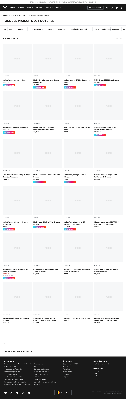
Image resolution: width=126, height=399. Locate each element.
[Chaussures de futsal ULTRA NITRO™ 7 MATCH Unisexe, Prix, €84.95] (47, 254)
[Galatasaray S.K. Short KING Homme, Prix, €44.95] (78, 301)
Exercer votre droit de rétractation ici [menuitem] (17, 364)
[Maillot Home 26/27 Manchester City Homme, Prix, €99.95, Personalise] (78, 66)
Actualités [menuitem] (66, 369)
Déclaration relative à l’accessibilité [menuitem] (16, 382)
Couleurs (61, 29)
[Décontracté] (121, 38)
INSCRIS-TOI (92, 2)
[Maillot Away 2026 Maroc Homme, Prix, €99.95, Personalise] (17, 65)
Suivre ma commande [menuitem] (41, 372)
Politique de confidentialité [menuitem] (13, 369)
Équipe (20, 29)
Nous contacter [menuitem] (39, 364)
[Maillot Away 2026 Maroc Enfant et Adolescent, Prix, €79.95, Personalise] (17, 208)
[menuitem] (12, 7)
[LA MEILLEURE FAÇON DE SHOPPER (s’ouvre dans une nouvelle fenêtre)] (96, 374)
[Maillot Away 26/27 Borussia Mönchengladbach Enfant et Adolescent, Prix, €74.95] (47, 112)
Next (4, 343)
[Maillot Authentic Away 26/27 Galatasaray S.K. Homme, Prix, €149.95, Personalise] (78, 208)
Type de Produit (99, 29)
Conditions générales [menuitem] (41, 369)
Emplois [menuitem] (66, 377)
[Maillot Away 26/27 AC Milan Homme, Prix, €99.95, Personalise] (47, 207)
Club (10, 29)
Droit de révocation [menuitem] (41, 374)
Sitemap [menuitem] (37, 384)
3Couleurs (67, 265)
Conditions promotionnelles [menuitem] (13, 379)
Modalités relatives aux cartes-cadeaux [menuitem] (17, 384)
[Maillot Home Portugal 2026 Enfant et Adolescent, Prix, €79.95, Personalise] (47, 66)
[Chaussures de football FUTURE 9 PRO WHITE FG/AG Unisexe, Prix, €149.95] (108, 207)
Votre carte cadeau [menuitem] (10, 374)
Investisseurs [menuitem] (67, 372)
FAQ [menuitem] (35, 366)
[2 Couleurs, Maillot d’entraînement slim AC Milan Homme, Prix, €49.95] (17, 303)
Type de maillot (35, 29)
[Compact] (117, 38)
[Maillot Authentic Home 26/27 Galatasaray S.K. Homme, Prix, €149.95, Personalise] (108, 113)
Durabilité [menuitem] (66, 374)
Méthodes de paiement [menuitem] (12, 372)
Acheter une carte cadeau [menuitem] (13, 377)
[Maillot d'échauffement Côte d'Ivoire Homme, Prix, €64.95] (78, 112)
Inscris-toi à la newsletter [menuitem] (102, 364)
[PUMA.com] (4, 8)
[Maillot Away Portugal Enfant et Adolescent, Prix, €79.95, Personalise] (78, 161)
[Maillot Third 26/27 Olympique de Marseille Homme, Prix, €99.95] (108, 254)
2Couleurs (6, 170)
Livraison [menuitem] (37, 377)
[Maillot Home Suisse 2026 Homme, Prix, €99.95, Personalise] (17, 112)
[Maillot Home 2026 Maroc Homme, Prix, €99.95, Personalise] (108, 65)
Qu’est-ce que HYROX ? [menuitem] (71, 364)
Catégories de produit (79, 29)
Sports (13, 15)
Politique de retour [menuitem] (10, 366)
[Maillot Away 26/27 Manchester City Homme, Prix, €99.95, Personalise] (47, 161)
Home (5, 15)
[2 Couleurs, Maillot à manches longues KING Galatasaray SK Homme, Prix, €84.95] (108, 159)
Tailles (49, 29)
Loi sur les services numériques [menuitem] (45, 382)
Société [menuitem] (65, 366)
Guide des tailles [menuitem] (40, 379)
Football (22, 15)
